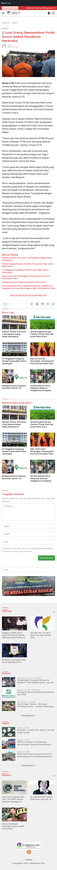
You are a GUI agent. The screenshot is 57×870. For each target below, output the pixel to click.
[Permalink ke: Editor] (4, 46)
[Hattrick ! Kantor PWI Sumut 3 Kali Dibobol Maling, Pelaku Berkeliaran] (14, 322)
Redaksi (28, 860)
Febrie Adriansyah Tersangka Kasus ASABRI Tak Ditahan (13, 826)
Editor (10, 45)
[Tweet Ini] (37, 304)
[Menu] (4, 13)
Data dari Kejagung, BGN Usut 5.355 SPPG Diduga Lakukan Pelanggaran (13, 799)
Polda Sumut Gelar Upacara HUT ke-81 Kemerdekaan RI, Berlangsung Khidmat (34, 755)
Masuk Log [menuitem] (6, 3)
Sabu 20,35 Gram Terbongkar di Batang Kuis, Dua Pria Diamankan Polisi (26, 277)
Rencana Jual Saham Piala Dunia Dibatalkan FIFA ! (13, 661)
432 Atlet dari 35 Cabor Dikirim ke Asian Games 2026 (40, 635)
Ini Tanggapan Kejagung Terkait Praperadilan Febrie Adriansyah (25, 271)
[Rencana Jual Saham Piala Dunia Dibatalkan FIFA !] (14, 650)
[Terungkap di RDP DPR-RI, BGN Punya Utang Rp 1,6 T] (42, 787)
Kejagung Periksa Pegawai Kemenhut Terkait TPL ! (24, 282)
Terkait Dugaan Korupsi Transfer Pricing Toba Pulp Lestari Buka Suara (27, 265)
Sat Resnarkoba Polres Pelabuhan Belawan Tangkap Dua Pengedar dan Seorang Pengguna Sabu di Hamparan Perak (28, 287)
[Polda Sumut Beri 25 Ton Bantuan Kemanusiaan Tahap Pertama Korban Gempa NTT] (8, 744)
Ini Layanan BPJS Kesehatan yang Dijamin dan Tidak (35, 693)
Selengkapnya (27, 715)
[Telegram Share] (48, 304)
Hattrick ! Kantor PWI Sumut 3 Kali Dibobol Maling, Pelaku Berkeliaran (27, 259)
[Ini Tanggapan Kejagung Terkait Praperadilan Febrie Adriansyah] (14, 349)
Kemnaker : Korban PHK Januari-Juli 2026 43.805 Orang (35, 731)
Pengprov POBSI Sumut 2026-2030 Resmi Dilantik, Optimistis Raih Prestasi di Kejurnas (13, 635)
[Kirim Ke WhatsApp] (53, 304)
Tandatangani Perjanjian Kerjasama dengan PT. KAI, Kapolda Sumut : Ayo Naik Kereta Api (35, 681)
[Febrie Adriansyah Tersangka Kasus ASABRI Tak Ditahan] (14, 814)
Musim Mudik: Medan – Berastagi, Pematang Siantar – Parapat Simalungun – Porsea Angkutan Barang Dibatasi (36, 705)
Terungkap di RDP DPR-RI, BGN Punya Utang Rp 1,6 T (41, 798)
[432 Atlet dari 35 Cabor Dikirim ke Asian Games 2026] (42, 623)
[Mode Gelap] (49, 13)
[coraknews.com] (13, 13)
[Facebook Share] (32, 304)
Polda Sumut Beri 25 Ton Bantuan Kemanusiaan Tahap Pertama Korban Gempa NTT (34, 743)
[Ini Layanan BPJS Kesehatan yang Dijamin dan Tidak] (8, 694)
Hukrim (5, 28)
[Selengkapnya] (54, 611)
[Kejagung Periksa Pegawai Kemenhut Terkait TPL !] (14, 376)
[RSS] (29, 852)
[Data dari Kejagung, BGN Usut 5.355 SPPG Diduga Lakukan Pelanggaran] (14, 787)
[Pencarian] (53, 13)
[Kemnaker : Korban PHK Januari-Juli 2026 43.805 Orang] (8, 732)
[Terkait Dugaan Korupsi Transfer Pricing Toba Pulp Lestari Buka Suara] (42, 322)
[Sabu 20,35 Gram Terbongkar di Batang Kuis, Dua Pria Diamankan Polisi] (42, 349)
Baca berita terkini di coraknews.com (28, 295)
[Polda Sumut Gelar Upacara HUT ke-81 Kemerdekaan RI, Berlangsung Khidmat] (8, 756)
